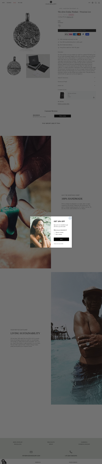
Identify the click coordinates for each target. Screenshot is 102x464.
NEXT (61, 239)
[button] (3, 461)
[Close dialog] (70, 218)
